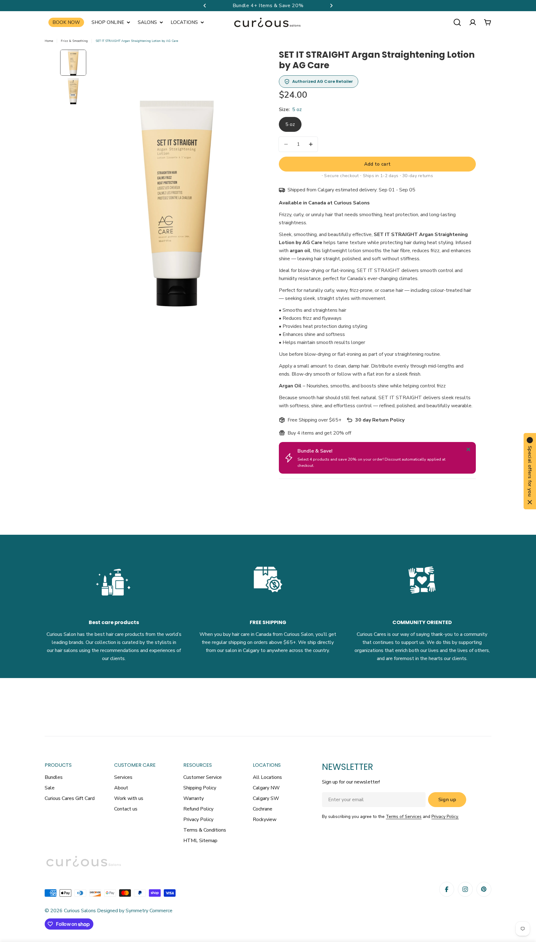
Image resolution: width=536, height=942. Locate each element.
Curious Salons (80, 910)
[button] (204, 5)
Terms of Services (404, 816)
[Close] (468, 449)
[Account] (472, 22)
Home (49, 41)
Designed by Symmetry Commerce (134, 910)
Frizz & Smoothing (74, 41)
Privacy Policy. (445, 816)
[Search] (457, 22)
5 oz (290, 124)
